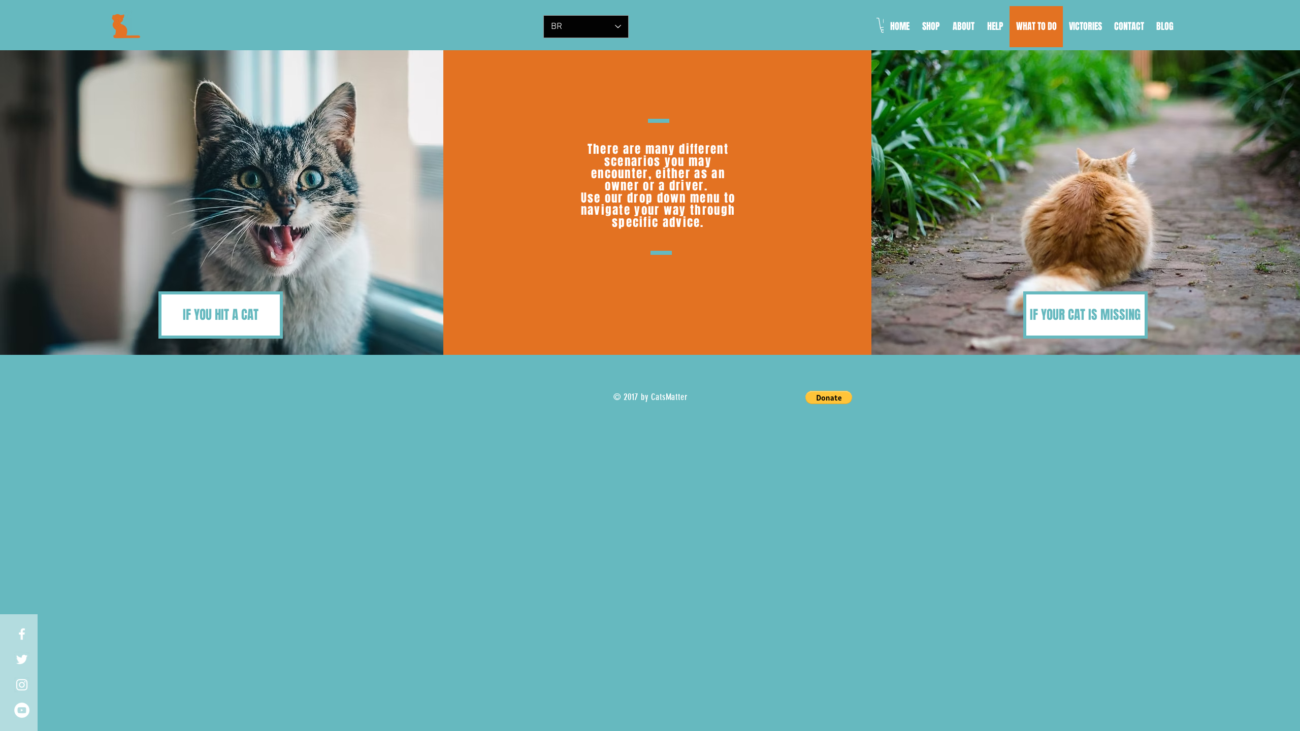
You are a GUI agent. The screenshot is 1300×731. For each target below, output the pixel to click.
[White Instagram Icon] (21, 684)
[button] (828, 397)
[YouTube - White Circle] (21, 710)
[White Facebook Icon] (21, 634)
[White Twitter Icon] (21, 659)
